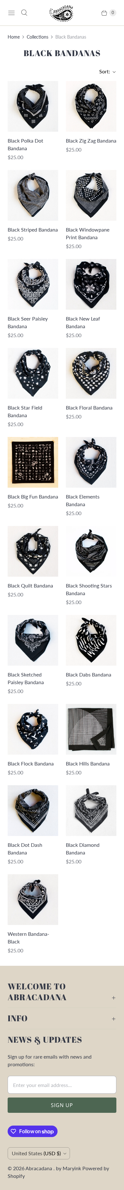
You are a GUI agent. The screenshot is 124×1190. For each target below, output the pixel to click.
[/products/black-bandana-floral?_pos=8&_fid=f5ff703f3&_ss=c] (91, 373)
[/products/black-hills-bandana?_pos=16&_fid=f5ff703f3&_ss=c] (91, 729)
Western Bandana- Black (28, 937)
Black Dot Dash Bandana (25, 848)
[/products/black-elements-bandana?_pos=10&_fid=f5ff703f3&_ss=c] (91, 462)
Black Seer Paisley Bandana (28, 322)
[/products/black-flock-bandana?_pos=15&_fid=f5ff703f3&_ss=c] (33, 729)
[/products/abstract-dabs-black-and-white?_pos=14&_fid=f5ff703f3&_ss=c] (91, 640)
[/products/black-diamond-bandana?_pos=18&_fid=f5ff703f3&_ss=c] (91, 810)
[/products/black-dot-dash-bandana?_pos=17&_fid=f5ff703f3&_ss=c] (33, 810)
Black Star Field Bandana (25, 411)
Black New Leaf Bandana (83, 322)
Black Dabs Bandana (88, 674)
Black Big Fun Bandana (33, 496)
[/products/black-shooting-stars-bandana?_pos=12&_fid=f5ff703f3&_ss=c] (91, 551)
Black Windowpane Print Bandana (87, 233)
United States (36, 1153)
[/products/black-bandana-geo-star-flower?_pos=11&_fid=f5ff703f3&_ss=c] (33, 551)
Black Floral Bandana (89, 407)
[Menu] (11, 12)
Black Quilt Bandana (30, 585)
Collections (37, 37)
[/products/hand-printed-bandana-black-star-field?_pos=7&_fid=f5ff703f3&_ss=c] (33, 373)
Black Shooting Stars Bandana (89, 589)
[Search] (24, 12)
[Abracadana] (62, 13)
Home (14, 37)
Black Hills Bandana (88, 763)
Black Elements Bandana (83, 500)
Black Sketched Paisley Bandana (26, 678)
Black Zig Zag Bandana (91, 140)
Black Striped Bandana (33, 229)
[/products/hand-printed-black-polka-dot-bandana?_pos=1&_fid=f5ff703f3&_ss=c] (33, 106)
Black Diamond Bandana (83, 848)
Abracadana (39, 1168)
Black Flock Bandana (31, 763)
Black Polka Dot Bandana (25, 144)
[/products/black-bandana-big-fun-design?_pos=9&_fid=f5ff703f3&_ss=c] (33, 462)
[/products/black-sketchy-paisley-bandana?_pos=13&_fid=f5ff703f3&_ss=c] (33, 640)
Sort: (102, 71)
